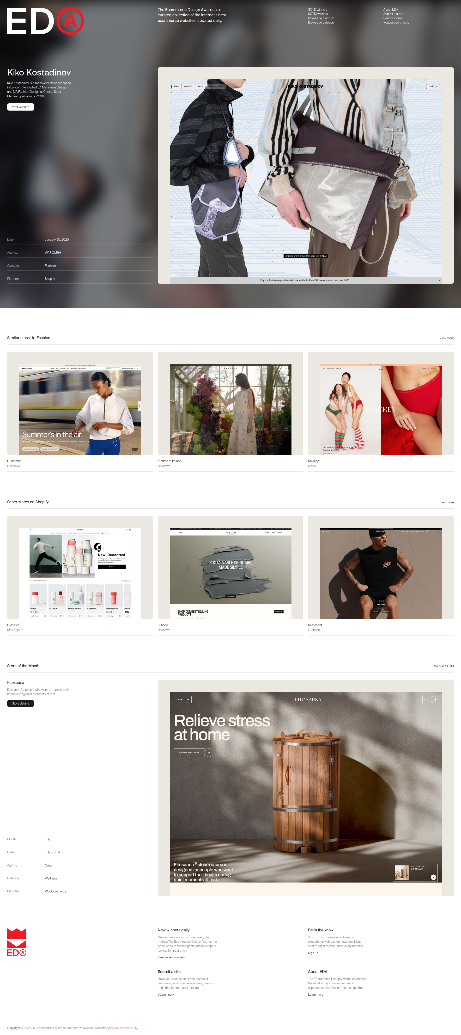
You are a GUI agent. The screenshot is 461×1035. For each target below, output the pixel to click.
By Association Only (123, 1028)
